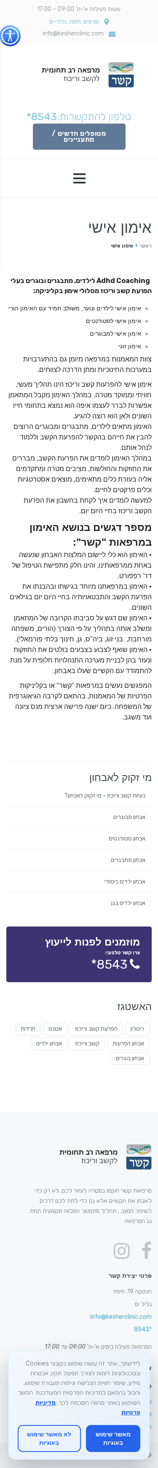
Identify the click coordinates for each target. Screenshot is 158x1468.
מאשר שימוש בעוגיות (113, 1438)
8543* (109, 964)
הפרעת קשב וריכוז (96, 1028)
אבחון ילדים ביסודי (124, 881)
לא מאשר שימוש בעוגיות (49, 1438)
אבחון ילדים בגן (128, 903)
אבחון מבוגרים (129, 817)
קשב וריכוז (87, 1043)
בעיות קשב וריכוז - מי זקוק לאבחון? (104, 795)
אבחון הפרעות (128, 1043)
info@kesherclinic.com (73, 33)
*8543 (42, 116)
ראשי (146, 246)
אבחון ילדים (49, 1043)
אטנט (55, 1028)
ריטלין (137, 1028)
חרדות (28, 1028)
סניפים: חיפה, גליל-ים (74, 21)
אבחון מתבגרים (128, 860)
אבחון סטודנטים (127, 838)
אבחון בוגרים (130, 1058)
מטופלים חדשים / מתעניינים (79, 136)
